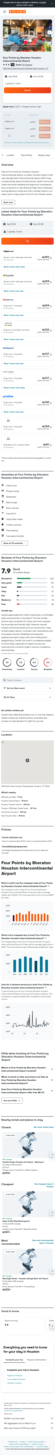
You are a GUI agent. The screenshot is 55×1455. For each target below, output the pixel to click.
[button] (52, 4)
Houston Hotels (42, 1447)
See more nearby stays (44, 1127)
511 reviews (27, 64)
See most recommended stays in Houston (43, 1241)
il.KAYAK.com (12, 1442)
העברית (42, 2)
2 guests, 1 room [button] (13, 83)
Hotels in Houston (14, 1383)
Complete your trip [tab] (14, 1360)
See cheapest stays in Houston (44, 1185)
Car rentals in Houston (16, 1379)
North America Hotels (36, 1442)
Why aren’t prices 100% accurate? (20, 1428)
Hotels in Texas (37, 1444)
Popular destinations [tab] (36, 1360)
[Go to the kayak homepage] (17, 11)
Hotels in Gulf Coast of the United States (18, 1447)
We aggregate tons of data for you (20, 1423)
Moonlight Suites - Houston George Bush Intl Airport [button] (25, 1278)
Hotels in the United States (19, 1444)
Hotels (22, 1442)
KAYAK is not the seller (14, 1418)
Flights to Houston (14, 1375)
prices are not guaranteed (13, 1411)
